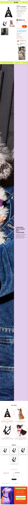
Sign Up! (20, 498)
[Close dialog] (26, 487)
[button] (2, 2)
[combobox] (11, 483)
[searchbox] (3, 483)
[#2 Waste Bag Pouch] (18, 41)
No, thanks (20, 502)
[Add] (25, 41)
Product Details (19, 33)
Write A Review (14, 479)
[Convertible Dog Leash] (18, 44)
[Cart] (26, 2)
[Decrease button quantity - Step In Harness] (17, 26)
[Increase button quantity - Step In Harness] (20, 26)
